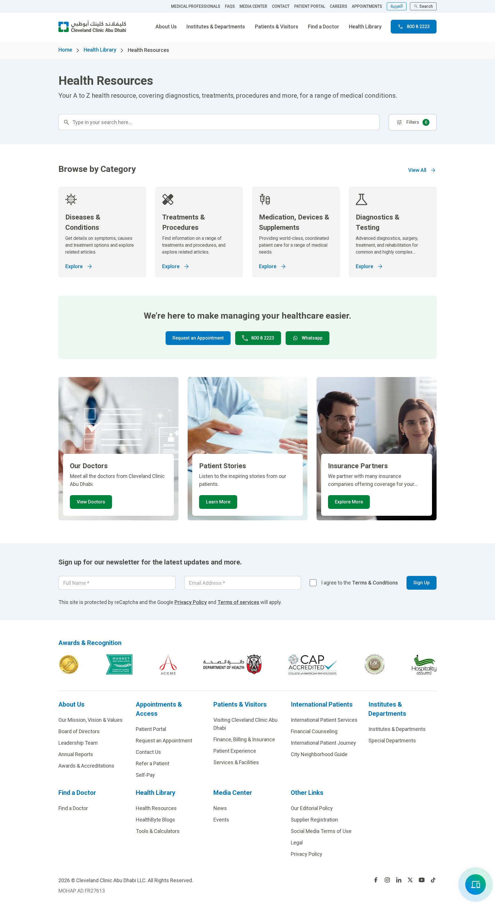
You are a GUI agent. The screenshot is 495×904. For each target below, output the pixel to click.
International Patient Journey (323, 743)
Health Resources (156, 808)
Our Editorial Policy (312, 808)
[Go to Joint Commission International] (68, 664)
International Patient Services (324, 720)
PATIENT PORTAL (309, 6)
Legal (297, 843)
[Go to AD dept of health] (232, 664)
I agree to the (359, 583)
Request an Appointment (198, 338)
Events (221, 820)
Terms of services (238, 602)
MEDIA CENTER (253, 6)
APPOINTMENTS (367, 6)
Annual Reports (75, 754)
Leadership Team (78, 743)
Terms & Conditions (375, 583)
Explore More (349, 502)
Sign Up (421, 582)
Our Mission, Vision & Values (90, 720)
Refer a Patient (152, 763)
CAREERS (338, 6)
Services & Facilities (236, 762)
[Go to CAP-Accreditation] (312, 664)
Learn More (218, 502)
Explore (74, 266)
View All (417, 170)
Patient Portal (151, 729)
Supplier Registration (314, 820)
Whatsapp (312, 338)
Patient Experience (234, 751)
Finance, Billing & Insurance (244, 739)
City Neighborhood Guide (319, 754)
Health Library (365, 26)
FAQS (230, 6)
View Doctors (91, 502)
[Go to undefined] (375, 879)
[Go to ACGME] (168, 664)
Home (65, 50)
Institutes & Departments (215, 26)
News (220, 808)
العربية (396, 6)
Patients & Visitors (276, 26)
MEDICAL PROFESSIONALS (195, 6)
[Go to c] (374, 664)
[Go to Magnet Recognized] (119, 664)
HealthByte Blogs (155, 820)
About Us (166, 26)
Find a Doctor (323, 26)
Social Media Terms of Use (321, 831)
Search (426, 6)
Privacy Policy (190, 602)
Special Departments (392, 741)
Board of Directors (79, 731)
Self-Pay (145, 775)
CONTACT (281, 6)
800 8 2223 (418, 26)
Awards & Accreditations (86, 766)
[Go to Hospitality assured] (424, 664)
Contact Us (148, 752)
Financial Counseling (314, 731)
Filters (416, 122)
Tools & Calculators (158, 831)
